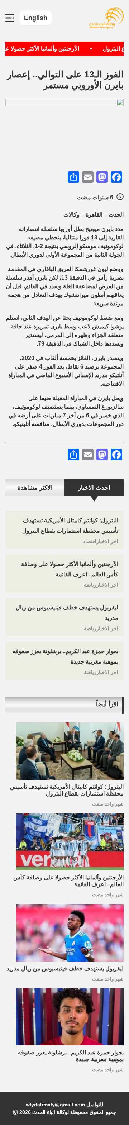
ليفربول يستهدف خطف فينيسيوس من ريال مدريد (65, 968)
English (35, 18)
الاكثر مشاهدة (35, 487)
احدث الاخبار (94, 487)
